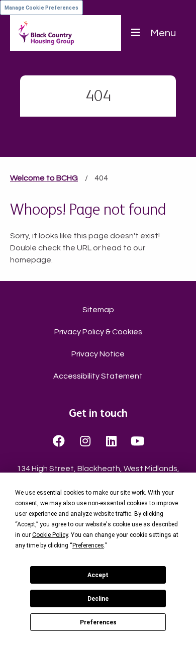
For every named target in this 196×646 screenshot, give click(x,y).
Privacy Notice (98, 354)
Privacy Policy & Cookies (98, 332)
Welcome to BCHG (44, 178)
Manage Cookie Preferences (41, 8)
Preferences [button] (88, 545)
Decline (98, 598)
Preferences (98, 622)
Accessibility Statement (98, 376)
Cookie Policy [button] (50, 534)
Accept (98, 575)
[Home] (46, 33)
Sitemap (98, 310)
